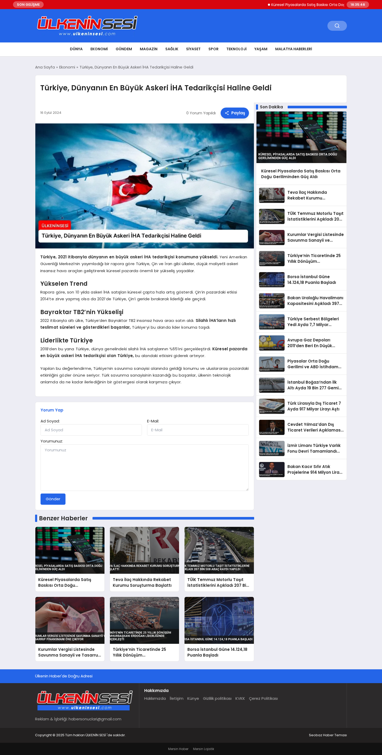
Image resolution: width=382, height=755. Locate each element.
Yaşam (260, 49)
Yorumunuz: (52, 441)
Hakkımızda (155, 698)
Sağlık (171, 49)
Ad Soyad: (50, 421)
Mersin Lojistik (203, 749)
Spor (213, 49)
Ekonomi (99, 49)
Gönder (53, 499)
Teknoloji (236, 49)
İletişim (176, 698)
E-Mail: (153, 421)
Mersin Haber (178, 749)
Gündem (124, 49)
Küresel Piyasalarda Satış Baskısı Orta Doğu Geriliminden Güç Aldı (310, 4)
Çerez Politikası (263, 698)
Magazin (148, 49)
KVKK (240, 698)
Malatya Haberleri (293, 49)
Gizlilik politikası (217, 698)
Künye (193, 698)
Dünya (76, 49)
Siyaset (193, 49)
